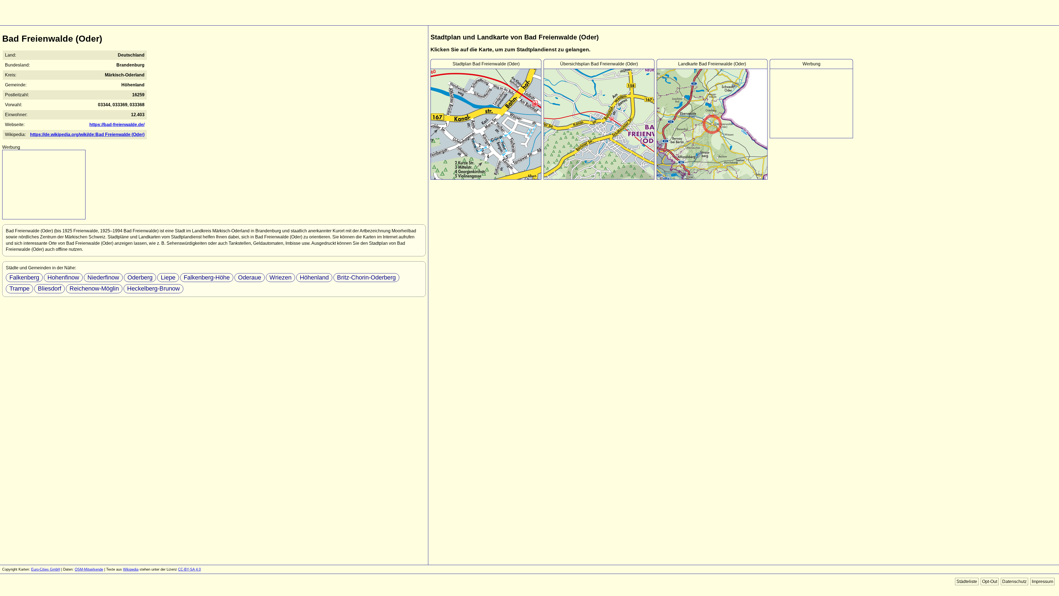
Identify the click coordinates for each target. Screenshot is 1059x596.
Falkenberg (24, 277)
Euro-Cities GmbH (45, 569)
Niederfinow (103, 277)
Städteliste (966, 581)
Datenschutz (1014, 581)
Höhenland (314, 277)
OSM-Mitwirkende (89, 569)
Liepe (168, 277)
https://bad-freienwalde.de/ (117, 124)
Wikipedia (130, 569)
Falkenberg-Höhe (207, 277)
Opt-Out (989, 581)
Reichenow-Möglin (94, 288)
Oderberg (140, 277)
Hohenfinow (63, 277)
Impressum (1042, 581)
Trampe (19, 288)
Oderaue (249, 277)
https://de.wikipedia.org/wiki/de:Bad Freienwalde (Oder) (87, 134)
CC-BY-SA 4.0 (189, 569)
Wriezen (280, 277)
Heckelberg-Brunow (153, 288)
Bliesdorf (49, 288)
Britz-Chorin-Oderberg (366, 277)
